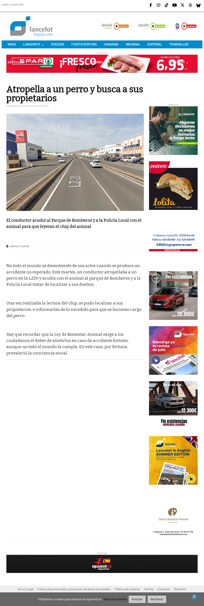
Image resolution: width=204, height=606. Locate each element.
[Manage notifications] (194, 596)
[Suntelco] (102, 304)
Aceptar (137, 599)
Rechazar (157, 599)
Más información (115, 599)
